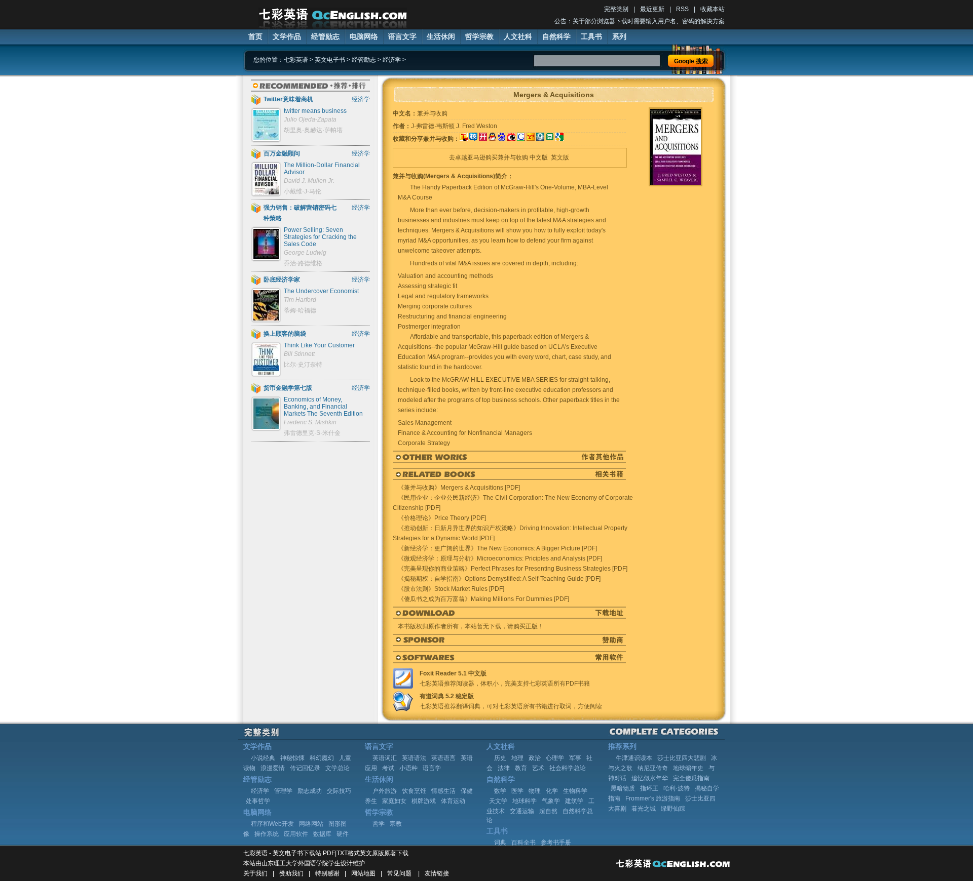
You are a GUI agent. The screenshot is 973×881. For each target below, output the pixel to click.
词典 (500, 842)
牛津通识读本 (634, 758)
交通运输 (522, 811)
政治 (535, 758)
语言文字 (402, 36)
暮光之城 (643, 808)
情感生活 (443, 790)
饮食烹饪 (414, 790)
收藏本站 (712, 9)
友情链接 (437, 873)
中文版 (539, 157)
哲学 (378, 823)
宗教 (396, 823)
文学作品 (287, 36)
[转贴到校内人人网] (473, 138)
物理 (535, 790)
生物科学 (575, 790)
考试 (388, 768)
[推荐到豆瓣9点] (540, 138)
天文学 (498, 801)
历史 (500, 758)
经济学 (392, 59)
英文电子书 (330, 59)
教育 (521, 768)
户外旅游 (384, 790)
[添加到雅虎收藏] (531, 138)
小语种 (408, 768)
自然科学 (556, 36)
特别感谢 (327, 873)
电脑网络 (364, 36)
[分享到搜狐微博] (464, 138)
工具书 (591, 36)
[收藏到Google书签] (521, 138)
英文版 (560, 157)
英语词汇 (384, 758)
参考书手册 (556, 842)
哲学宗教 (479, 36)
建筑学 (574, 801)
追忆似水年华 (649, 778)
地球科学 (524, 801)
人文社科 (518, 36)
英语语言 (443, 758)
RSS (682, 9)
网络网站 (311, 823)
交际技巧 (339, 790)
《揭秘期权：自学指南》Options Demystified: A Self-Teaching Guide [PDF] (499, 578)
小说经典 (263, 758)
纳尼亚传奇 (653, 768)
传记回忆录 (305, 768)
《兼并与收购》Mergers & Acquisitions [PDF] (459, 487)
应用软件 (296, 833)
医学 (517, 790)
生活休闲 (441, 36)
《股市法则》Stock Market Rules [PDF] (451, 588)
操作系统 (266, 833)
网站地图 (363, 873)
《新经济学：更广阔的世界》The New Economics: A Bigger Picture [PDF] (497, 548)
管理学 (283, 790)
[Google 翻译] (559, 138)
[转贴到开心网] (483, 138)
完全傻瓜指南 (691, 778)
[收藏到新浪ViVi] (511, 138)
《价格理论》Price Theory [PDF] (442, 518)
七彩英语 (296, 59)
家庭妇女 (394, 801)
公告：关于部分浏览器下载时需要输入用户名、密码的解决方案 (639, 21)
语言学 (432, 768)
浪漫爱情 (272, 768)
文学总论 (337, 768)
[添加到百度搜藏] (502, 138)
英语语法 (414, 758)
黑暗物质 (623, 788)
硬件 (342, 833)
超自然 (548, 811)
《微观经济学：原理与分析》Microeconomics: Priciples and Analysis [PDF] (500, 558)
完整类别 (616, 9)
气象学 (551, 801)
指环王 (649, 788)
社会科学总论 (567, 768)
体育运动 (453, 801)
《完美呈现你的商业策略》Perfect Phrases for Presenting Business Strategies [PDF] (512, 568)
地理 (517, 758)
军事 (575, 758)
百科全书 (523, 842)
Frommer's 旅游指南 (652, 798)
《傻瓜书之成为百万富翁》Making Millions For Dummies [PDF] (483, 599)
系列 (619, 36)
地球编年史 (688, 768)
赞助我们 (291, 873)
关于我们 (255, 873)
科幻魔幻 (322, 758)
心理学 (555, 758)
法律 (504, 768)
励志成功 (309, 790)
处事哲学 (258, 801)
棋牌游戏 (423, 801)
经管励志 (325, 36)
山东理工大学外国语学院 (294, 863)
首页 (255, 36)
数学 (500, 790)
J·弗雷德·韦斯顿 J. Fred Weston (454, 126)
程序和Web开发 (272, 823)
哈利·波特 (676, 788)
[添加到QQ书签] (492, 138)
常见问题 (399, 873)
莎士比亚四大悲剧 (681, 758)
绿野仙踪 (673, 808)
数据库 (322, 833)
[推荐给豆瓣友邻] (550, 138)
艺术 (538, 768)
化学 (552, 790)
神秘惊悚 (292, 758)
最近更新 (652, 9)
